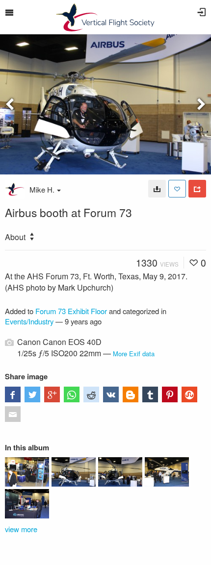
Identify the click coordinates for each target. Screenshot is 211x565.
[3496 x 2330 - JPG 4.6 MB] (157, 188)
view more (21, 529)
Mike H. (41, 189)
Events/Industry (29, 321)
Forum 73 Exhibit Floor (71, 311)
